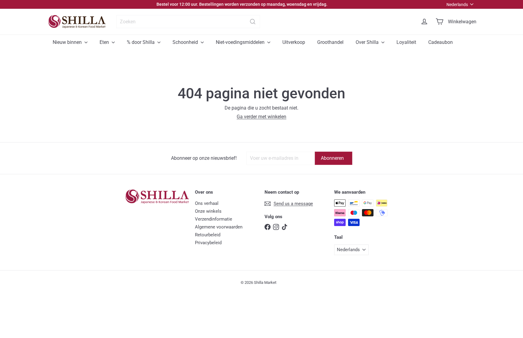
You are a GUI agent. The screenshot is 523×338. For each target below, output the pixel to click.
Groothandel (330, 42)
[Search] (252, 21)
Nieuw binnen (68, 42)
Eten (105, 42)
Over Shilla (368, 42)
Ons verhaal (207, 203)
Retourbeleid (207, 235)
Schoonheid (186, 42)
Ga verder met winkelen (261, 117)
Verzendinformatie (213, 219)
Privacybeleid (208, 242)
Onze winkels (208, 211)
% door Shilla (141, 42)
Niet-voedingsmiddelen (241, 42)
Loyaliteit (406, 42)
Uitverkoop (293, 42)
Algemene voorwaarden (218, 227)
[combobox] (188, 21)
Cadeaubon (440, 42)
